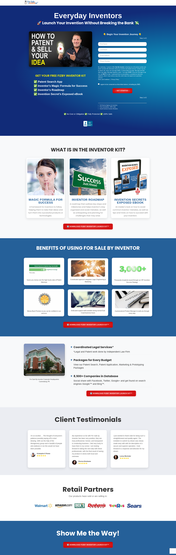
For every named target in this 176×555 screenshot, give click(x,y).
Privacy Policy (115, 79)
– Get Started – (122, 90)
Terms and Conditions (104, 79)
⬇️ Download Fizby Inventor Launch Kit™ (88, 226)
